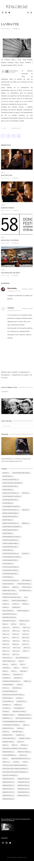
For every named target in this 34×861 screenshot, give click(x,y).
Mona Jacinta (12, 288)
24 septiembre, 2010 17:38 (14, 310)
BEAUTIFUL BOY (6, 175)
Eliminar (30, 289)
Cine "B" (3, 172)
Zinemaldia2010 (15, 128)
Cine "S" (3, 237)
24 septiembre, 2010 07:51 (14, 291)
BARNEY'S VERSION (7, 208)
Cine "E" (3, 269)
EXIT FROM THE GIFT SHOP (10, 273)
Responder (25, 289)
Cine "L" (5, 128)
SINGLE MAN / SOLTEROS (10, 240)
